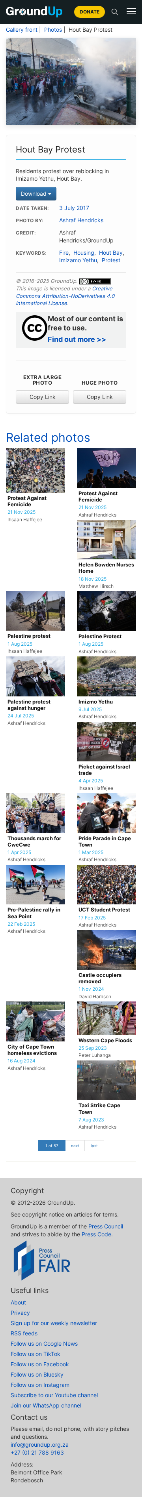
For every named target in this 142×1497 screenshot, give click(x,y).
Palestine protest (28, 636)
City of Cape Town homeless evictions (32, 1050)
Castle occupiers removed (99, 978)
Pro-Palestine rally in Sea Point (33, 913)
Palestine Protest (99, 636)
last (94, 1145)
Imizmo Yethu (95, 702)
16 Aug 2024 (21, 1061)
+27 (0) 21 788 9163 (37, 1452)
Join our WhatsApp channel (46, 1405)
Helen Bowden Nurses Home (106, 568)
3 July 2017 (74, 208)
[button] (131, 11)
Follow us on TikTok (35, 1353)
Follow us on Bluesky (37, 1374)
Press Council (105, 1226)
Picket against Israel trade (104, 770)
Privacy (20, 1312)
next (75, 1145)
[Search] (115, 12)
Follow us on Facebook (40, 1364)
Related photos (48, 437)
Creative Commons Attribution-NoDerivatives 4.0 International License (65, 295)
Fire (64, 253)
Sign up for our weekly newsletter (54, 1323)
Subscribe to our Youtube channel (54, 1395)
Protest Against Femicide (27, 501)
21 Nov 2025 (21, 512)
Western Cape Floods (105, 1040)
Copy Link (43, 396)
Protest (111, 260)
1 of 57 (51, 1145)
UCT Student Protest (104, 910)
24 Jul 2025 (20, 716)
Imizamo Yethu (78, 260)
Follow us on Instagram (40, 1384)
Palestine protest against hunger (28, 705)
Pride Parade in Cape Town (104, 841)
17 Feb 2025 (92, 918)
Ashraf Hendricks (81, 220)
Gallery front (21, 30)
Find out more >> (77, 339)
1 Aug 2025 (19, 644)
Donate (89, 12)
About (18, 1302)
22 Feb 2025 (21, 924)
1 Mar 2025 (90, 852)
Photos (53, 30)
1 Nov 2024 (91, 989)
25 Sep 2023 (92, 1048)
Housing (83, 253)
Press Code (96, 1234)
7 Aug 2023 (91, 1120)
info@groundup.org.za (40, 1444)
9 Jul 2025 (90, 709)
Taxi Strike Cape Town (99, 1108)
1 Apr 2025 (19, 852)
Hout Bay (111, 253)
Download (34, 193)
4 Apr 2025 (90, 781)
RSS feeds (24, 1333)
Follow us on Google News (44, 1343)
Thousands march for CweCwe (34, 841)
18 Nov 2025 (92, 579)
